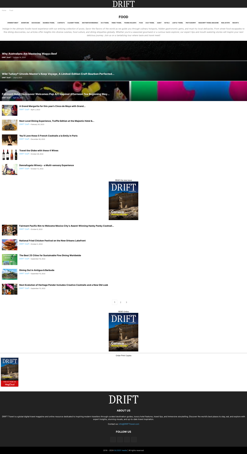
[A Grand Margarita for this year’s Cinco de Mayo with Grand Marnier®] (9, 110)
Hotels (167, 23)
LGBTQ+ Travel (177, 23)
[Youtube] (133, 439)
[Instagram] (120, 439)
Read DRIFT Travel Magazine (209, 23)
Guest (159, 23)
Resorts (235, 23)
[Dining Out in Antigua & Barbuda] (9, 274)
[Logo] (123, 403)
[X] (127, 439)
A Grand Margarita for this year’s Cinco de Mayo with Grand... (52, 106)
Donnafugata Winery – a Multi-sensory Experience (46, 165)
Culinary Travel (73, 23)
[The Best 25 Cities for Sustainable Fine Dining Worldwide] (9, 260)
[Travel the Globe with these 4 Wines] (9, 155)
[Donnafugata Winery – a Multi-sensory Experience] (9, 170)
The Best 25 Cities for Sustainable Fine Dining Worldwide (50, 255)
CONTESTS (61, 23)
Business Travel (49, 23)
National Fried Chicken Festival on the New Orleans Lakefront (52, 240)
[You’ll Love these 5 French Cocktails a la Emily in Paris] (9, 140)
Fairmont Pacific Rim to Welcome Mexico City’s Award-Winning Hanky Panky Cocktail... (66, 226)
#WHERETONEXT (12, 23)
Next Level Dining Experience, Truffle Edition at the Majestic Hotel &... (56, 121)
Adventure (25, 23)
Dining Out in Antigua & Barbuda (36, 270)
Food (141, 23)
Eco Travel (105, 23)
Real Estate (225, 23)
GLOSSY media (120, 450)
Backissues (36, 23)
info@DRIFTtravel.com (129, 424)
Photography (191, 23)
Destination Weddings (90, 23)
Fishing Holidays (130, 23)
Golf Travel (149, 23)
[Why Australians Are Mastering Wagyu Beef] (123, 51)
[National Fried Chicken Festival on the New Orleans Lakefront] (9, 245)
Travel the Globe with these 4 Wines (38, 150)
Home (4, 10)
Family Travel (117, 23)
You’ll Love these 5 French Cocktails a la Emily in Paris (48, 135)
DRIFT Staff (6, 57)
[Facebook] (113, 439)
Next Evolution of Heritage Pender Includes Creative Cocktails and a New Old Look (63, 285)
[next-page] (132, 302)
